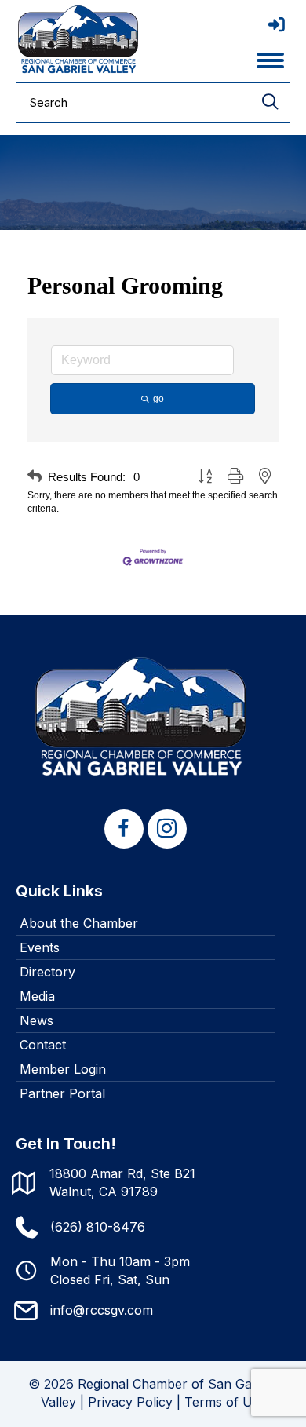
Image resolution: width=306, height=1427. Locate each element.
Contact (43, 1045)
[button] (34, 476)
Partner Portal (62, 1093)
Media (37, 996)
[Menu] (270, 60)
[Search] (270, 102)
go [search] (158, 398)
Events (40, 947)
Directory (47, 972)
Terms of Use (225, 1402)
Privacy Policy (130, 1402)
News (36, 1020)
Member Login (63, 1069)
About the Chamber (79, 923)
